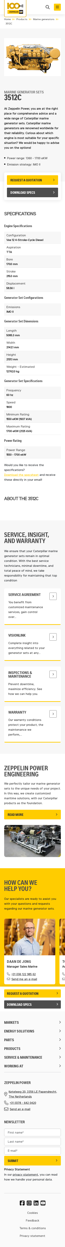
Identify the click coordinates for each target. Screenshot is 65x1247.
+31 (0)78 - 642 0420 (23, 1103)
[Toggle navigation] (57, 7)
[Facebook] (22, 1203)
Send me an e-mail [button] (24, 979)
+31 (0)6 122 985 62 (23, 974)
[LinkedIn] (36, 1203)
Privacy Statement (17, 1169)
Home (7, 19)
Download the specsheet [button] (21, 475)
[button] (48, 7)
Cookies (32, 1213)
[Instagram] (29, 1203)
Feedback (32, 1220)
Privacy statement (32, 1236)
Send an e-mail (20, 1109)
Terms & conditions (32, 1228)
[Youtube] (43, 1203)
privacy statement (25, 1174)
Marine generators (43, 19)
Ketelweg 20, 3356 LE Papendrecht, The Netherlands (33, 1094)
